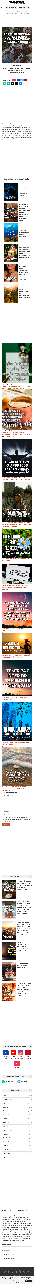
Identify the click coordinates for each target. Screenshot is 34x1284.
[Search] (32, 2)
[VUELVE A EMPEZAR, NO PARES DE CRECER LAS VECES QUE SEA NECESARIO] (17, 748)
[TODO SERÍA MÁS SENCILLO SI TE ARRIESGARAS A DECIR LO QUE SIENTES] (17, 564)
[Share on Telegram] (8, 83)
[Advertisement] (17, 21)
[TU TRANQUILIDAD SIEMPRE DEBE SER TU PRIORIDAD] (11, 232)
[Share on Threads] (16, 83)
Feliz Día (17, 1126)
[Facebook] (4, 1271)
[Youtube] (20, 1271)
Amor (17, 1103)
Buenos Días (17, 1122)
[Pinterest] (16, 1271)
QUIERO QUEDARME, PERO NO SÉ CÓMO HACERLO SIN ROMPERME (24, 947)
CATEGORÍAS (11, 7)
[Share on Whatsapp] (4, 83)
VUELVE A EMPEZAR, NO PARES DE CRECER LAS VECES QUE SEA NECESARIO (15, 788)
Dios (17, 1095)
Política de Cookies (8, 1254)
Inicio (3, 11)
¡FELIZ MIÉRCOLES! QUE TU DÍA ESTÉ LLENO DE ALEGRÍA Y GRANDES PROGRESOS (24, 885)
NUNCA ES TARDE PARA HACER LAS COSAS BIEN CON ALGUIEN (24, 192)
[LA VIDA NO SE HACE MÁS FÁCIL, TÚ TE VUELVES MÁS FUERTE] (17, 634)
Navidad (17, 1145)
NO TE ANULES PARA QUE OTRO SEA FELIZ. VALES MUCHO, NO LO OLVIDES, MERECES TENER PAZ (17, 524)
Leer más (17, 1282)
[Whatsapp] (24, 1271)
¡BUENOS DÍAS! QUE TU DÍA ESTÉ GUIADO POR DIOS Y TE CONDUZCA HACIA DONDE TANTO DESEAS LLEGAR (24, 928)
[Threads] (19, 1275)
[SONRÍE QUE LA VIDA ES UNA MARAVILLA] (17, 593)
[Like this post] (14, 80)
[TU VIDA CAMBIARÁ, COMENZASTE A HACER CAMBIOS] (17, 703)
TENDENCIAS (24, 7)
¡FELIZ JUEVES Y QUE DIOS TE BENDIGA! (23, 965)
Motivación (11, 11)
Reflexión (17, 1111)
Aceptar (28, 1280)
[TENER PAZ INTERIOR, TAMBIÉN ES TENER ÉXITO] (17, 661)
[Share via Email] (20, 83)
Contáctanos (6, 1250)
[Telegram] (28, 1271)
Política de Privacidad (9, 1258)
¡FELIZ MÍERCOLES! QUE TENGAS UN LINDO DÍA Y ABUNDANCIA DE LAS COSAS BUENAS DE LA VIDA (24, 990)
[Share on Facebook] (18, 80)
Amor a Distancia (17, 1130)
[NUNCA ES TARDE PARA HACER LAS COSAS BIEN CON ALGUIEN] (11, 192)
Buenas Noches (17, 1142)
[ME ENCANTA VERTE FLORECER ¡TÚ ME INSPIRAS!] (17, 530)
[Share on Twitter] (22, 80)
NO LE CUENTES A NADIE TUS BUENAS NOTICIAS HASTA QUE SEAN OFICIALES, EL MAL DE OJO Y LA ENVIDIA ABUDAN (24, 212)
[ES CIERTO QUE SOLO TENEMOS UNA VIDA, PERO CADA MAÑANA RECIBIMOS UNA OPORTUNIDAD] (11, 253)
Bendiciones (17, 1153)
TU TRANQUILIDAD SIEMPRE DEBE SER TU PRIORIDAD (24, 232)
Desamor (17, 1107)
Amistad (17, 1134)
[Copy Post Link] (12, 83)
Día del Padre (17, 1149)
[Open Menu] (1, 7)
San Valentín (17, 1138)
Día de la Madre (17, 1099)
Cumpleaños (17, 1115)
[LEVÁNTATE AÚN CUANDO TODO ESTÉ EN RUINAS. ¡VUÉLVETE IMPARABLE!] (17, 440)
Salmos (17, 1157)
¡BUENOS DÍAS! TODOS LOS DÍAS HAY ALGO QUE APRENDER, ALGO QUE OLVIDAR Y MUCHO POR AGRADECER (24, 908)
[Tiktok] (15, 1275)
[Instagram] (12, 1271)
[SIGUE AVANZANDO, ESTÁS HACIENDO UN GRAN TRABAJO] (11, 293)
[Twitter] (8, 1271)
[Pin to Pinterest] (25, 80)
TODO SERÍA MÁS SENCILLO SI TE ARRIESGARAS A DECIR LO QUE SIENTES (15, 587)
